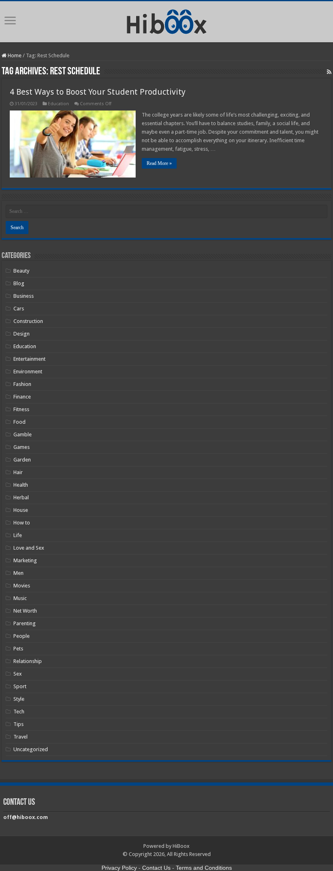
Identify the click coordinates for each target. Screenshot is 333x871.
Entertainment (29, 359)
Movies (21, 586)
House (20, 510)
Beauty (21, 271)
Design (21, 334)
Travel (20, 737)
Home (14, 55)
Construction (28, 321)
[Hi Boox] (167, 20)
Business (23, 296)
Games (21, 447)
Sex (17, 674)
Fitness (21, 409)
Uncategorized (30, 749)
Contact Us (156, 867)
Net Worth (25, 611)
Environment (27, 371)
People (21, 636)
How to (21, 523)
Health (20, 485)
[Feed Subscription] (329, 72)
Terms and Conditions (204, 867)
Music (20, 598)
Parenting (24, 623)
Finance (22, 397)
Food (19, 422)
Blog (18, 283)
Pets (18, 649)
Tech (18, 711)
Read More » (159, 163)
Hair (18, 472)
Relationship (27, 661)
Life (17, 535)
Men (18, 573)
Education (58, 103)
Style (18, 699)
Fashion (22, 384)
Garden (22, 460)
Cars (18, 309)
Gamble (22, 434)
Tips (18, 724)
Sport (19, 686)
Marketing (25, 560)
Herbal (21, 497)
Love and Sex (28, 548)
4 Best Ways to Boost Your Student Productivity (98, 92)
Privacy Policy (119, 867)
